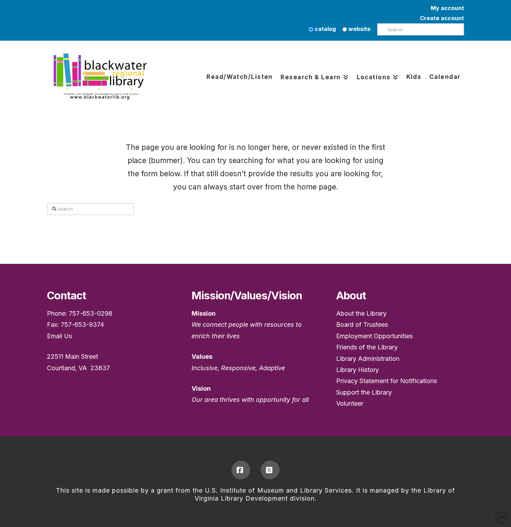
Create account (442, 18)
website (359, 28)
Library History (357, 369)
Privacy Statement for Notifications (386, 380)
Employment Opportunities (374, 336)
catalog (324, 28)
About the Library (361, 313)
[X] (270, 470)
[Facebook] (241, 470)
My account (447, 8)
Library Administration (367, 358)
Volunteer (349, 403)
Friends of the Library (367, 347)
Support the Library (364, 392)
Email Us (59, 336)
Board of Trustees (362, 324)
